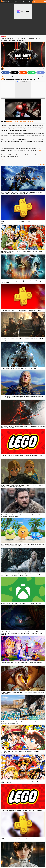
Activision (6, 76)
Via (2, 159)
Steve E (7, 68)
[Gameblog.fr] (4, 1)
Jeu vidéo (2, 36)
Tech (23, 1)
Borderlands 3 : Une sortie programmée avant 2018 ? (19, 121)
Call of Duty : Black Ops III (16, 78)
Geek (30, 1)
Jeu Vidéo (15, 1)
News (5, 36)
